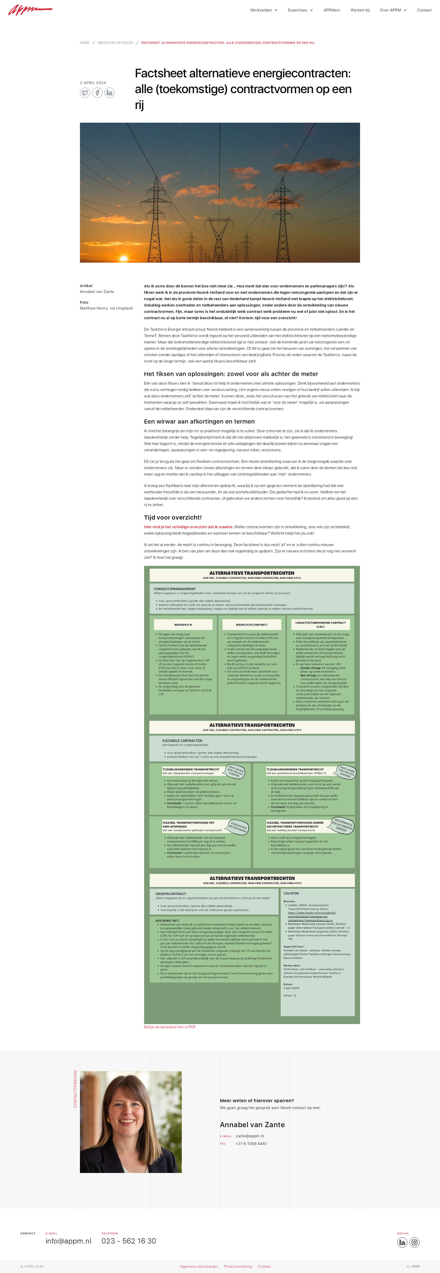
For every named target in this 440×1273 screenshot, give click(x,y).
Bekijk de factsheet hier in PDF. (170, 1027)
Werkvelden (261, 10)
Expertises (297, 10)
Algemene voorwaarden (199, 1266)
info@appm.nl (68, 1240)
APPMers (332, 10)
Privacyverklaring (238, 1266)
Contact (424, 10)
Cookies (264, 1266)
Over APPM (390, 10)
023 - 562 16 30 (129, 1240)
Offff (416, 1266)
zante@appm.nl (250, 1136)
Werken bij (360, 10)
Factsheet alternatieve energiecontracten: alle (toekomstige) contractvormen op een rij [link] (228, 43)
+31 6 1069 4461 (251, 1143)
